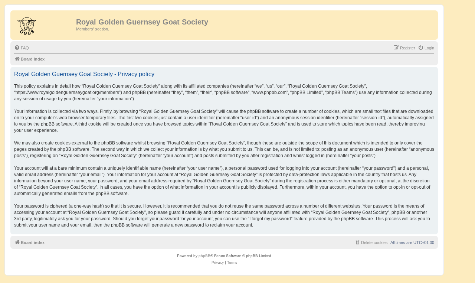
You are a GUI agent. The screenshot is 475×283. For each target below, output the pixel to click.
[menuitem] (21, 47)
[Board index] (44, 24)
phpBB (204, 256)
